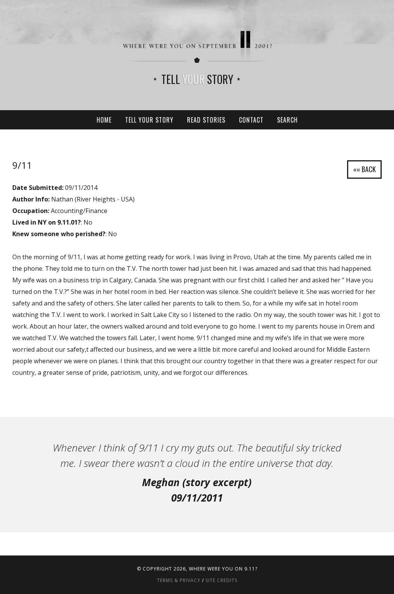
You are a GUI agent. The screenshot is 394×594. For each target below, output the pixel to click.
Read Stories (206, 119)
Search (287, 119)
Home (104, 119)
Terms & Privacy (178, 580)
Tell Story (197, 79)
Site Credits (221, 580)
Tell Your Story (149, 119)
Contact (251, 119)
